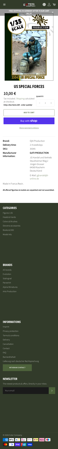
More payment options (29, 127)
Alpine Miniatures (10, 287)
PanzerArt (7, 282)
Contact (6, 348)
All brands (7, 269)
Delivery (6, 339)
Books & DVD (8, 230)
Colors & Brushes (10, 221)
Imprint (6, 326)
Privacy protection (10, 331)
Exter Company (15, 435)
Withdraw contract (17, 367)
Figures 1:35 (8, 212)
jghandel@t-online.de (39, 177)
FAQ (4, 352)
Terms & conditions (11, 335)
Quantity (40, 96)
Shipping (20, 98)
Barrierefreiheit (9, 357)
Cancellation (8, 344)
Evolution (7, 274)
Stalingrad (7, 278)
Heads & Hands (9, 217)
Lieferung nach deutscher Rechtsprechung (21, 361)
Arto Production (9, 291)
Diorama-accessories (11, 225)
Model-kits (7, 234)
